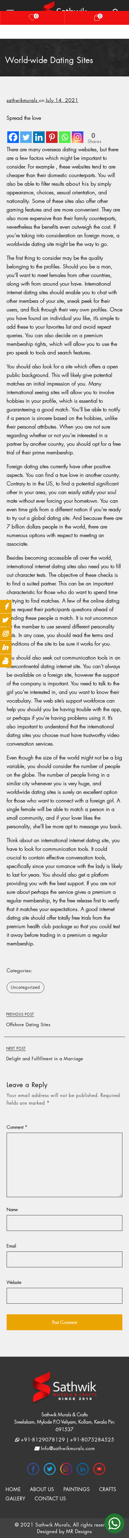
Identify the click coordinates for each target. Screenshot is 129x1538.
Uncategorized (25, 987)
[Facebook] (13, 132)
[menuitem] (13, 1489)
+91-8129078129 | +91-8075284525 (66, 1439)
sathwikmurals (23, 100)
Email (11, 1246)
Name (12, 1209)
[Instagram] (77, 132)
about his (77, 183)
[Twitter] (26, 132)
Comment (17, 1127)
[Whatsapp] (64, 132)
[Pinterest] (52, 132)
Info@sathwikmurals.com (67, 1448)
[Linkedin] (39, 132)
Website (14, 1282)
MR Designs (79, 1531)
